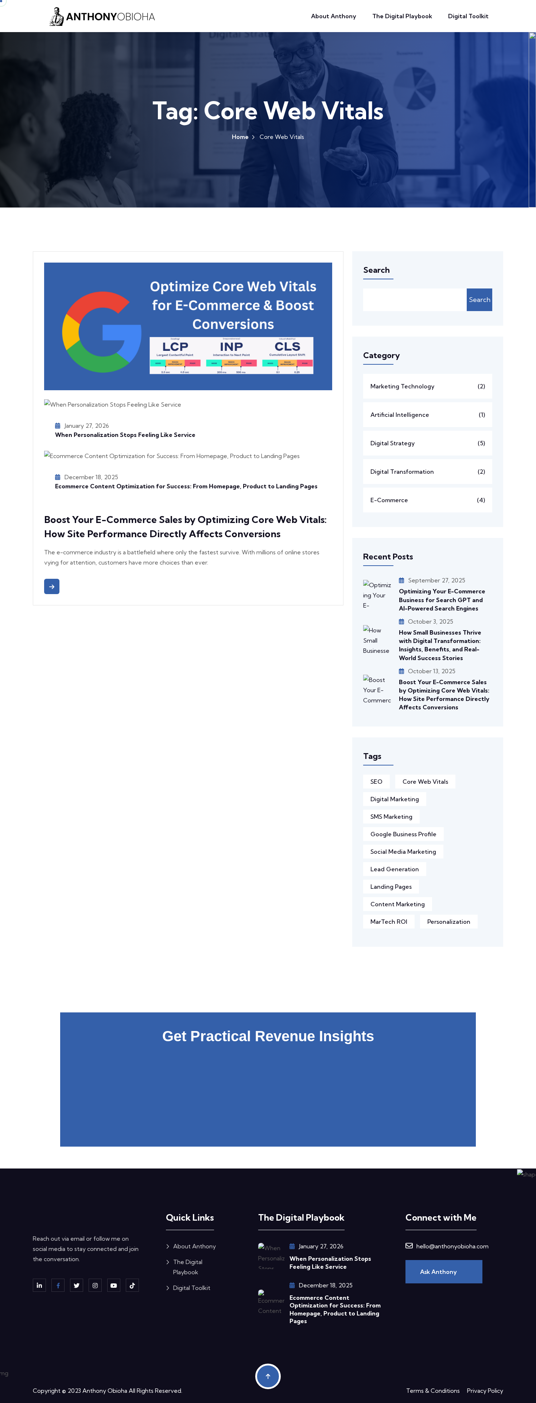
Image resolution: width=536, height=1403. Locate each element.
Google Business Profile (403, 834)
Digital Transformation (427, 471)
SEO (376, 781)
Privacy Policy (485, 1390)
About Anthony (333, 16)
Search (479, 299)
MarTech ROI (388, 921)
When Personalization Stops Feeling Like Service (125, 434)
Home (240, 136)
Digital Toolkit (468, 16)
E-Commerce (427, 500)
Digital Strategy (427, 443)
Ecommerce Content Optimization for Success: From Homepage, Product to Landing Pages (186, 486)
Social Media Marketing (403, 851)
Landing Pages (391, 886)
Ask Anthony (439, 1271)
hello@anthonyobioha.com (452, 1246)
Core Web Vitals (425, 781)
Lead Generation (394, 869)
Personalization (448, 921)
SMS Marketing (391, 816)
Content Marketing (397, 904)
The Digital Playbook (402, 16)
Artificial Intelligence (427, 414)
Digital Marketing (394, 799)
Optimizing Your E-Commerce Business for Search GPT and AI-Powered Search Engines (442, 600)
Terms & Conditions (433, 1390)
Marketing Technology (427, 386)
